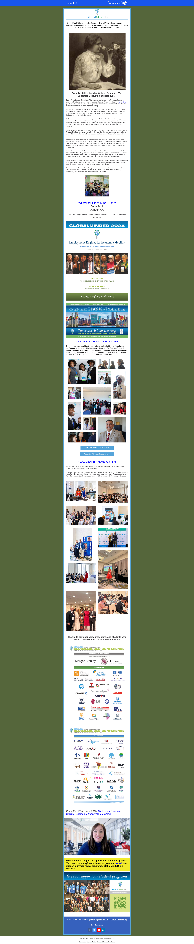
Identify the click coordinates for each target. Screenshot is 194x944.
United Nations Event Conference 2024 (97, 341)
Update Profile (91, 942)
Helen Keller (122, 102)
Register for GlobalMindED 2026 (97, 203)
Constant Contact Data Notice (106, 942)
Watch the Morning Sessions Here (97, 448)
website (119, 863)
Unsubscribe (82, 942)
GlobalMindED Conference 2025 (97, 462)
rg (108, 920)
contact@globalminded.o (99, 920)
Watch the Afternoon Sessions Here (97, 454)
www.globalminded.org (119, 920)
